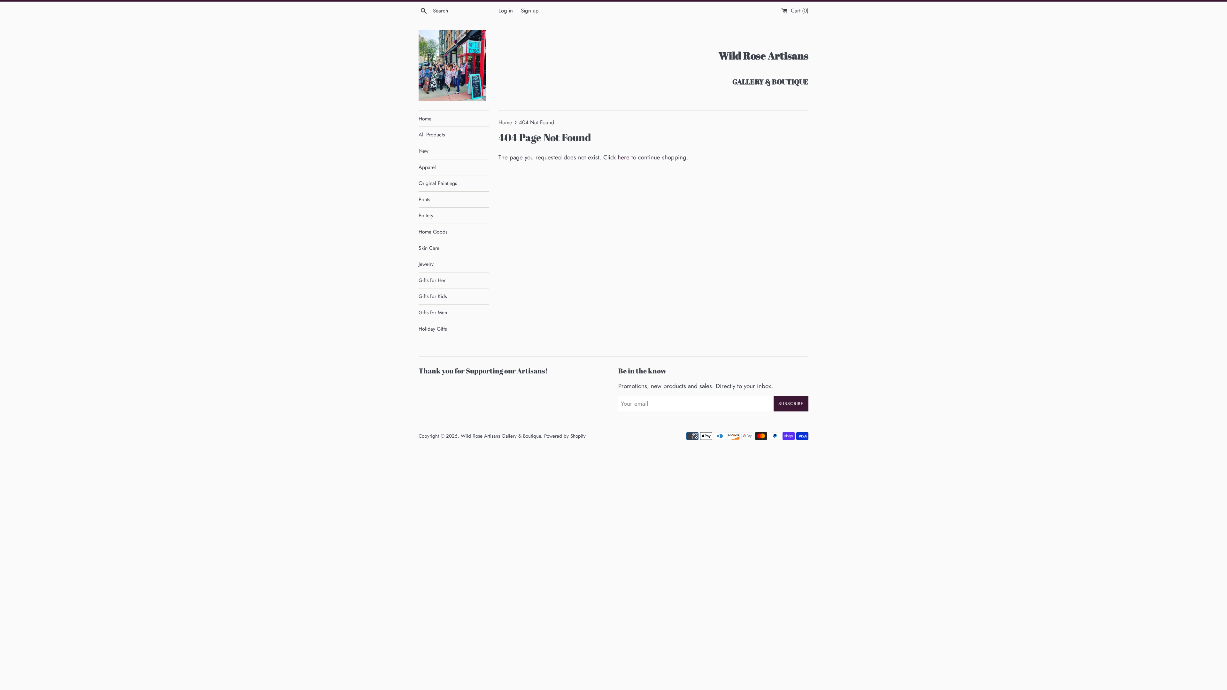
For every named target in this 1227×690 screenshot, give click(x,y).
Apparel (427, 167)
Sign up (530, 10)
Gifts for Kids (433, 296)
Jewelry (426, 264)
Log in (505, 10)
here (623, 157)
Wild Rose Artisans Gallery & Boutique (501, 436)
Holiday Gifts (433, 329)
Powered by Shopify (565, 436)
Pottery (426, 215)
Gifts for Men (433, 312)
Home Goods (433, 231)
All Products (432, 134)
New (423, 151)
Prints (424, 199)
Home (425, 118)
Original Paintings (438, 183)
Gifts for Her (432, 280)
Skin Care (429, 248)
